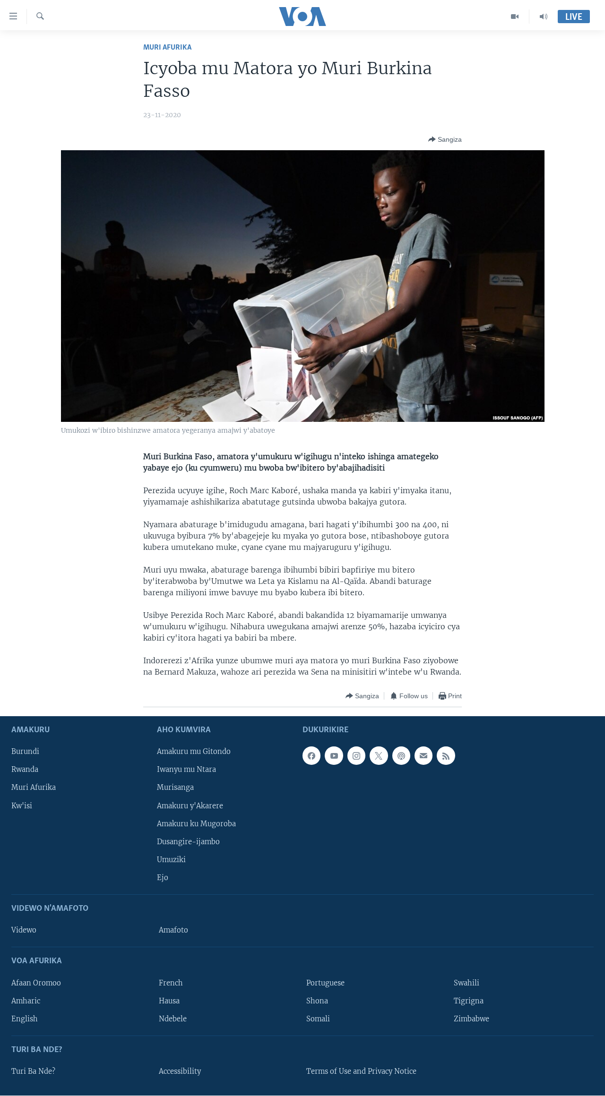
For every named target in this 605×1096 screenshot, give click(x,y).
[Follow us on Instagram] (356, 756)
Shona (317, 1001)
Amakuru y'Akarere (190, 806)
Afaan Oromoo (36, 983)
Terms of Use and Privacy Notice (361, 1071)
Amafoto (173, 930)
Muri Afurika (167, 47)
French (171, 983)
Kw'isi (21, 806)
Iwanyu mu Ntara (186, 770)
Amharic (25, 1001)
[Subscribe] (423, 756)
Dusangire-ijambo (188, 842)
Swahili (466, 983)
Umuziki (171, 860)
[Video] (515, 16)
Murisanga (175, 788)
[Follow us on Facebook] (311, 756)
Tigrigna (469, 1001)
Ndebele (173, 1019)
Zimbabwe (471, 1019)
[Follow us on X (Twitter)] (379, 756)
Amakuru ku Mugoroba (196, 824)
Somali (318, 1019)
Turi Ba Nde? (33, 1071)
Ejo (162, 877)
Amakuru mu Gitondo (194, 752)
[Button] (445, 139)
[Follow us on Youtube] (334, 756)
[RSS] (446, 756)
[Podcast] (401, 756)
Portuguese (325, 983)
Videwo (23, 930)
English (24, 1019)
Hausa (169, 1001)
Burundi (25, 752)
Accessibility (180, 1071)
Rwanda (24, 770)
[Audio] (543, 16)
